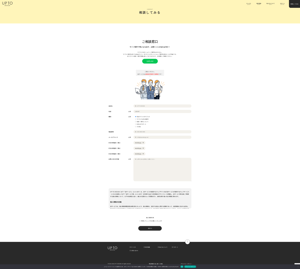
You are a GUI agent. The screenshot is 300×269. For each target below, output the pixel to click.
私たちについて (163, 247)
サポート (175, 247)
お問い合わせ (134, 250)
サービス (133, 247)
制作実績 (147, 247)
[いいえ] (298, 266)
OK (182, 266)
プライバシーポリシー (186, 263)
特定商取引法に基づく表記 (156, 263)
